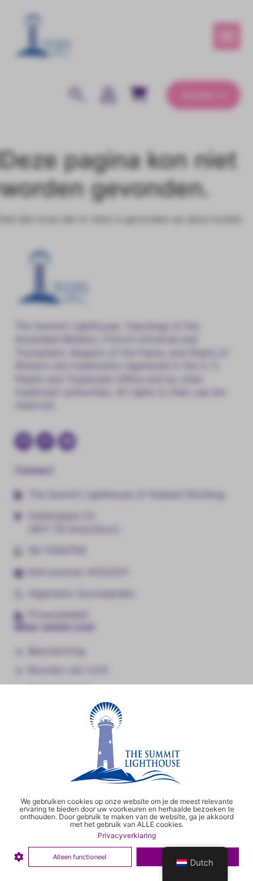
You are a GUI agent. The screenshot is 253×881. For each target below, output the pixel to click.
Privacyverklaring (127, 835)
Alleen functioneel (79, 857)
